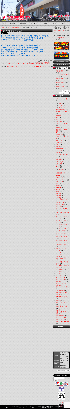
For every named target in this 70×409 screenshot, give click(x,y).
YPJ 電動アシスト (61, 199)
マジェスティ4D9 (61, 277)
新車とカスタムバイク (62, 302)
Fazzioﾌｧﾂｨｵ (59, 133)
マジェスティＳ (60, 279)
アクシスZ (59, 206)
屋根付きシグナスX (61, 296)
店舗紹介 (12, 23)
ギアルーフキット (61, 220)
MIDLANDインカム (61, 142)
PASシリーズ (59, 161)
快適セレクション (12, 66)
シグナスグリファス (61, 244)
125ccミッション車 (61, 99)
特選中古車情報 (60, 316)
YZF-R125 (62, 107)
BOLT (57, 117)
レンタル (44, 23)
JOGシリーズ (60, 140)
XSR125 (61, 105)
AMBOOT (59, 115)
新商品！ (58, 300)
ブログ (54, 23)
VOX (57, 183)
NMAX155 (59, 159)
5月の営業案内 (60, 86)
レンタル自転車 (60, 290)
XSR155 (58, 193)
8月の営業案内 (60, 71)
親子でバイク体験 (61, 317)
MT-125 (61, 103)
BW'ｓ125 (59, 121)
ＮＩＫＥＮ (59, 150)
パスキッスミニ (60, 273)
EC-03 (58, 127)
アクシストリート (15, 63)
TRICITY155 (59, 178)
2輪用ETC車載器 (61, 110)
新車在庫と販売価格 (61, 306)
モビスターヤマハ (61, 281)
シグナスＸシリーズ (61, 240)
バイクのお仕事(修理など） (15, 27)
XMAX (58, 191)
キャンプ (58, 222)
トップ (4, 23)
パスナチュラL (60, 275)
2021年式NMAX (63, 154)
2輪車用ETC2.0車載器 (62, 111)
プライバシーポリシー (62, 401)
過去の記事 (66, 91)
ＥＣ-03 (7, 63)
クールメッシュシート (27, 63)
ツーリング (59, 252)
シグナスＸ (38, 63)
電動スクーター (60, 319)
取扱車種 (23, 23)
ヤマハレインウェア (61, 287)
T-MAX (58, 167)
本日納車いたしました (40, 66)
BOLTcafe (59, 119)
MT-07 (58, 144)
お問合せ (64, 23)
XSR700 (58, 195)
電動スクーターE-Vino (62, 321)
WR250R (58, 187)
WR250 (58, 185)
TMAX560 (61, 169)
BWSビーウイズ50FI (62, 123)
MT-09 (58, 146)
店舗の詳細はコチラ (63, 370)
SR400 (58, 165)
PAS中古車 (59, 163)
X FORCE (59, 189)
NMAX (58, 152)
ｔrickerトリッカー (61, 179)
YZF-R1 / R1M (60, 203)
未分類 (58, 310)
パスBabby (59, 271)
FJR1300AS (59, 135)
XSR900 (58, 197)
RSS (62, 402)
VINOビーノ (59, 181)
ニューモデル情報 (61, 258)
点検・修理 (33, 23)
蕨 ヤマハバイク (47, 63)
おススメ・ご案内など (62, 208)
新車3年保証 (61, 37)
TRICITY (58, 176)
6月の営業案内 (60, 82)
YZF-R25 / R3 (60, 205)
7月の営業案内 (60, 78)
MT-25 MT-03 (60, 148)
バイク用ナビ (60, 269)
